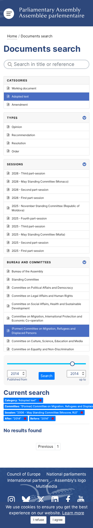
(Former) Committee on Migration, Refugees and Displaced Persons (43, 331)
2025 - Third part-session (28, 226)
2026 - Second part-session (30, 189)
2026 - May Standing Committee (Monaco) (40, 181)
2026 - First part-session (28, 198)
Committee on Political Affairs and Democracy (42, 287)
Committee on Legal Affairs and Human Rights (42, 296)
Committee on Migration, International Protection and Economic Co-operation (47, 318)
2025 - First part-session (28, 251)
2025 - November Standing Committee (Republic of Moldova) (45, 208)
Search (46, 375)
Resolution (19, 143)
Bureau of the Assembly (27, 271)
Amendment (20, 104)
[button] (84, 118)
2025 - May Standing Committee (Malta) (38, 234)
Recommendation (23, 135)
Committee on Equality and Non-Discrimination (43, 349)
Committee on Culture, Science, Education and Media (47, 341)
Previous (45, 446)
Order (15, 151)
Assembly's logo (70, 480)
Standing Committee (25, 279)
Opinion (17, 127)
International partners (28, 480)
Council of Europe (24, 474)
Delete (39, 400)
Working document (24, 88)
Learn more (73, 513)
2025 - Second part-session (30, 242)
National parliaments (66, 474)
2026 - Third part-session (28, 173)
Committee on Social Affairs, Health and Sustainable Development (46, 306)
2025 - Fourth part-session (29, 218)
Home (12, 36)
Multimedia (46, 486)
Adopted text (20, 96)
